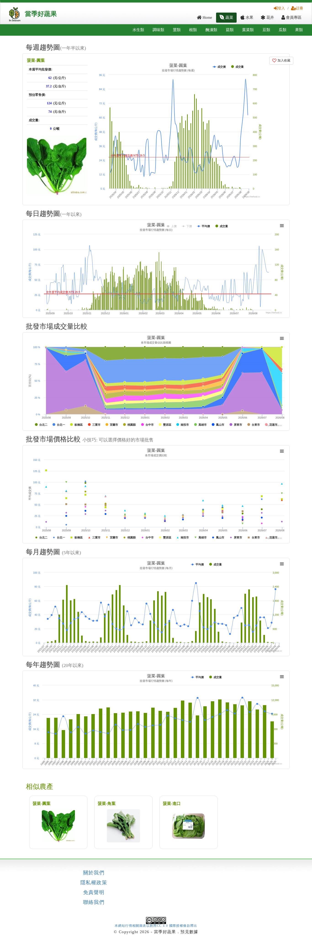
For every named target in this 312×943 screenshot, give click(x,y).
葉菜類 (248, 30)
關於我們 (94, 873)
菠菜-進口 (172, 803)
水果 (249, 17)
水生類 (138, 30)
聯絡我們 (94, 902)
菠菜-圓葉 (36, 60)
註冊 (299, 8)
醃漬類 (211, 30)
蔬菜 (229, 17)
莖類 (177, 30)
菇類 (230, 30)
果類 (299, 30)
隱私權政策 (93, 882)
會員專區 (293, 17)
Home (207, 17)
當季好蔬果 (41, 13)
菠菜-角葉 (107, 803)
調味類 (158, 30)
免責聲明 (94, 892)
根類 (193, 30)
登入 (281, 8)
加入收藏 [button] (283, 60)
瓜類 (282, 30)
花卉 (269, 17)
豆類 (266, 30)
